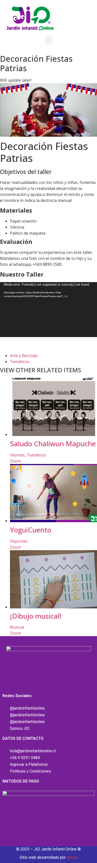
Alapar (72, 857)
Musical (17, 627)
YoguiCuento (30, 529)
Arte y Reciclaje (24, 355)
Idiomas (17, 455)
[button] (48, 40)
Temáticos (19, 361)
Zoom (15, 461)
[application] (48, 309)
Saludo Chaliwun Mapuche (53, 443)
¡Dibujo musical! (35, 616)
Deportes (19, 541)
